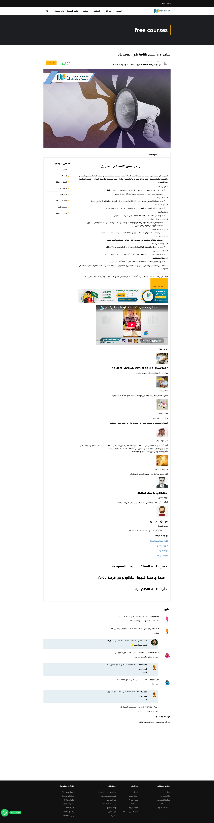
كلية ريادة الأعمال (120, 64)
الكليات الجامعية (72, 11)
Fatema (156, 707)
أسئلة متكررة (133, 796)
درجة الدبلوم (163, 550)
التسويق (106, 166)
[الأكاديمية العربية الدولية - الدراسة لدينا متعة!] (162, 11)
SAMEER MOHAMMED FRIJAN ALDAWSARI (140, 368)
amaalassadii (142, 691)
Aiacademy (143, 664)
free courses (146, 64)
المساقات (96, 11)
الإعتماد (85, 11)
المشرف (159, 62)
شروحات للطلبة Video (108, 796)
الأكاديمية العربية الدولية (159, 541)
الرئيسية (119, 11)
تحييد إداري (112, 811)
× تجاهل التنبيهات (159, 285)
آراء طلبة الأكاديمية (109, 803)
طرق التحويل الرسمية (130, 811)
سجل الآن (108, 11)
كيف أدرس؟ (133, 800)
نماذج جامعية (59, 11)
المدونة (113, 815)
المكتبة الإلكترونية (164, 800)
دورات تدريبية (133, 807)
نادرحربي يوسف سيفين (152, 492)
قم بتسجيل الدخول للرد (125, 616)
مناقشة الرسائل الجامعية (107, 792)
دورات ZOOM (134, 64)
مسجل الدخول (154, 722)
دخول (169, 3)
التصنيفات (149, 62)
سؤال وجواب (166, 796)
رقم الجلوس (111, 800)
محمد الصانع (142, 640)
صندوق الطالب (165, 803)
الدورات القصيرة (162, 545)
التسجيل (162, 3)
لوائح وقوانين (111, 807)
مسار (169, 792)
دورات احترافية (162, 555)
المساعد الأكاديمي (163, 807)
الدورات (135, 792)
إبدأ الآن (51, 63)
